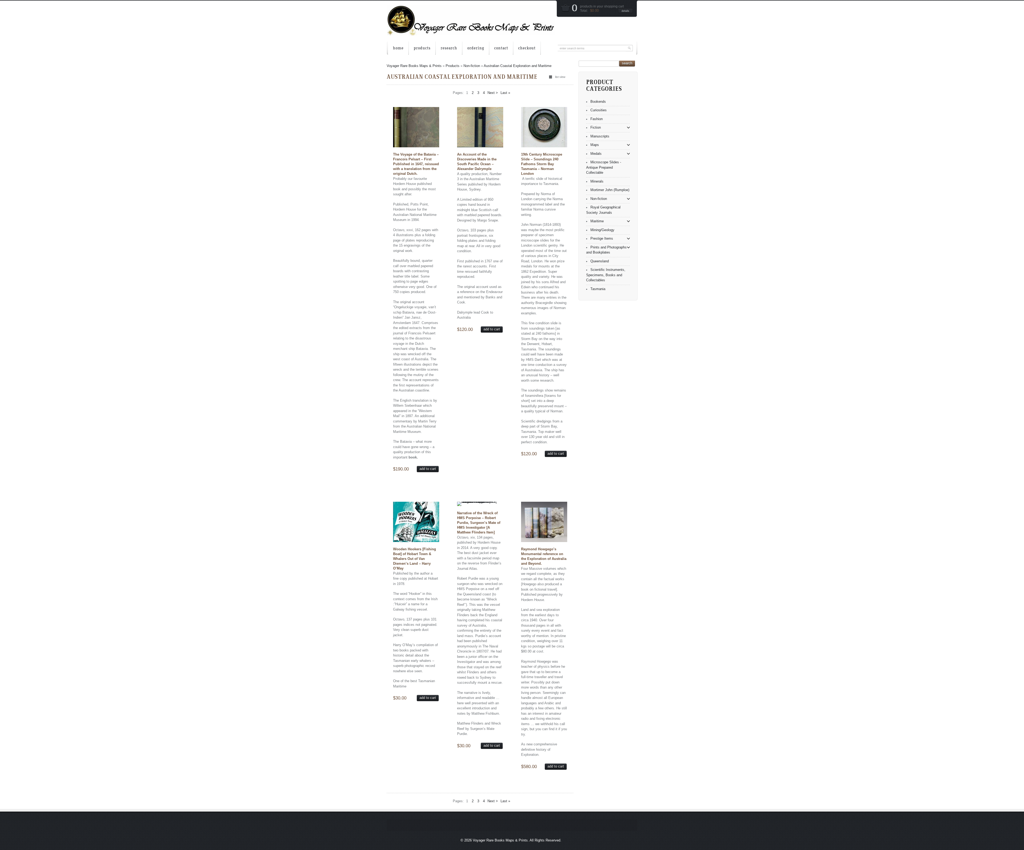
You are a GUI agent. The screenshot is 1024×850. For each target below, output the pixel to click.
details (625, 11)
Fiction (595, 127)
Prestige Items (601, 238)
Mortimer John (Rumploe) (609, 190)
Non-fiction (471, 66)
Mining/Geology (602, 230)
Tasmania (597, 289)
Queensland (599, 261)
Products (452, 66)
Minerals (596, 181)
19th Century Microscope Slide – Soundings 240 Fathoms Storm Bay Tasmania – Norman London (541, 164)
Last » (505, 93)
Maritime (597, 221)
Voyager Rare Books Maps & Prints (414, 66)
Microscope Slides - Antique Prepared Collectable (603, 167)
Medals (596, 154)
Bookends (598, 102)
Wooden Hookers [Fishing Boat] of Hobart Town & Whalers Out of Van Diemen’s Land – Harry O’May (414, 558)
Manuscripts (599, 136)
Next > (492, 93)
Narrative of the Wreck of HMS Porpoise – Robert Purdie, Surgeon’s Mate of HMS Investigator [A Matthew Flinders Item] (478, 522)
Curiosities (598, 110)
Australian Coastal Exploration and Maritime (517, 66)
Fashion (596, 119)
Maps (594, 145)
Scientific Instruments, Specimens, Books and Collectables (605, 275)
